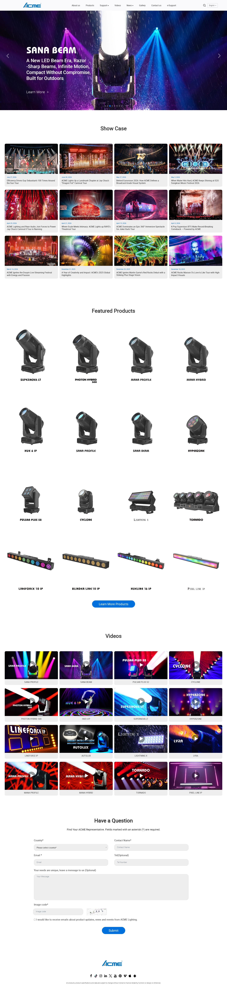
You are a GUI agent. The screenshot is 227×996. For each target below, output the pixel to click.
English (212, 5)
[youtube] (116, 976)
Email (38, 855)
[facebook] (91, 976)
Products (90, 5)
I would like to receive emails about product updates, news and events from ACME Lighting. (87, 919)
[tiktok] (96, 976)
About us (76, 5)
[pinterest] (121, 976)
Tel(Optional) (121, 855)
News (129, 5)
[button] (17, 61)
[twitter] (111, 976)
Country (38, 840)
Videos (118, 5)
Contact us (156, 5)
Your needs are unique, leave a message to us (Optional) (65, 870)
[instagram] (101, 976)
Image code (41, 904)
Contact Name (122, 840)
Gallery (142, 5)
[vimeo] (125, 976)
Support (104, 5)
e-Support (171, 5)
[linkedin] (106, 976)
